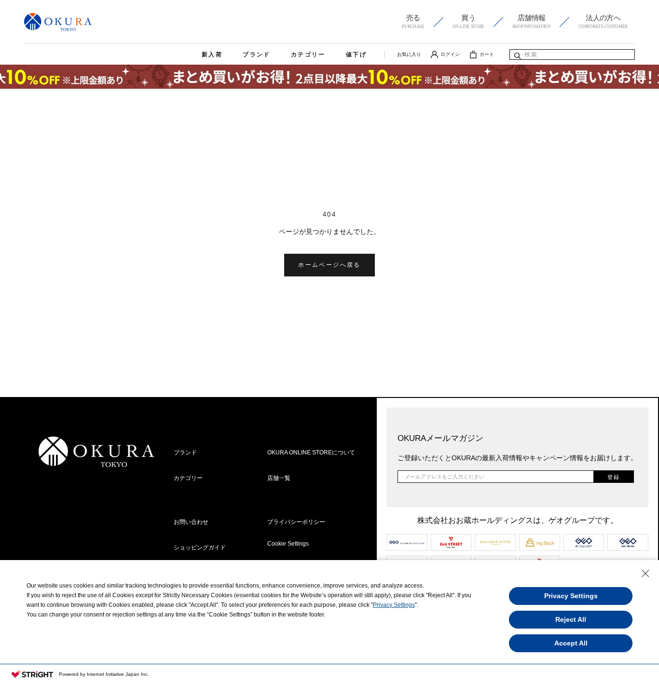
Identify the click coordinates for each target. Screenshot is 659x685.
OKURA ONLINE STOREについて (311, 452)
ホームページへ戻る (329, 264)
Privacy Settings (394, 605)
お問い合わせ (191, 522)
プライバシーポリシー (296, 522)
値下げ (356, 54)
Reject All (570, 619)
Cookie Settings (288, 543)
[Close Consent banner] (645, 573)
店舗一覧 (278, 478)
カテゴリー (308, 54)
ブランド (257, 54)
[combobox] (572, 54)
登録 (613, 477)
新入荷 (212, 54)
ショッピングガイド (200, 547)
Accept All (571, 643)
